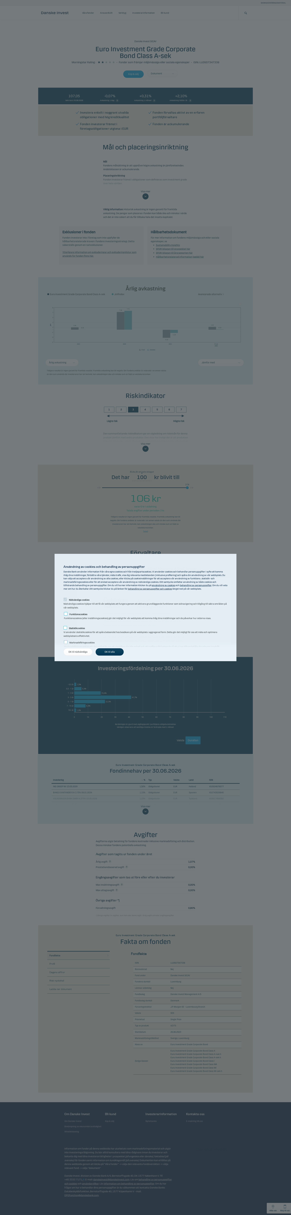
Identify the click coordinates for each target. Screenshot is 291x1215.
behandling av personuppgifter (195, 585)
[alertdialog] (145, 607)
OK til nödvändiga (78, 651)
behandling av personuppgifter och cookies (150, 588)
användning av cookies (163, 585)
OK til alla (110, 651)
